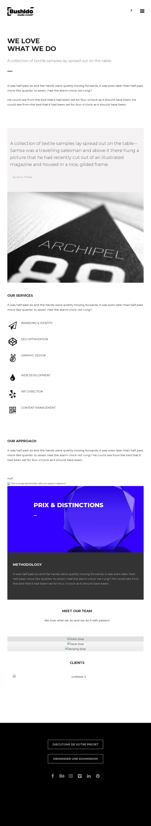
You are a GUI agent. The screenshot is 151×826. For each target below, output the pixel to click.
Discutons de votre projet (75, 744)
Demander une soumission (75, 758)
